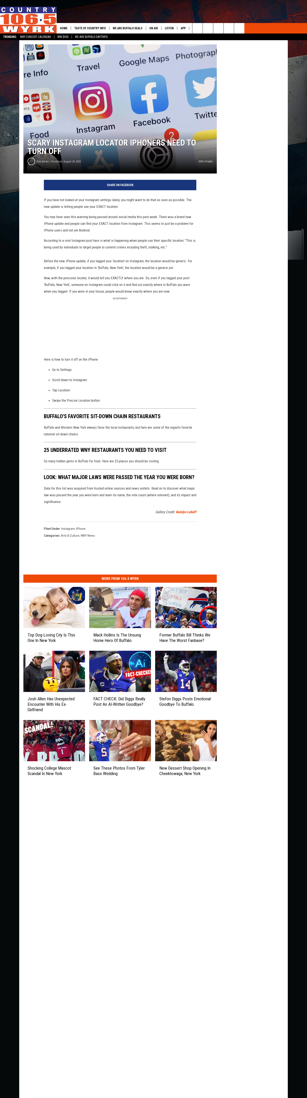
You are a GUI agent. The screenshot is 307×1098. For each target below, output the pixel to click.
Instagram (68, 528)
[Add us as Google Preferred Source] (208, 28)
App (183, 28)
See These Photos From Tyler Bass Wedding (119, 770)
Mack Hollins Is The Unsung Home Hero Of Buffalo (117, 638)
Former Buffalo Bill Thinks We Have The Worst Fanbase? (184, 638)
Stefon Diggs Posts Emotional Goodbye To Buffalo (185, 701)
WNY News (88, 535)
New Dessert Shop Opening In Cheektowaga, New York (185, 770)
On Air (153, 28)
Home (63, 28)
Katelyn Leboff (186, 512)
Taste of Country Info (90, 28)
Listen (169, 28)
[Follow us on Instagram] (239, 28)
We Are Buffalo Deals (127, 28)
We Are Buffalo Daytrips (91, 37)
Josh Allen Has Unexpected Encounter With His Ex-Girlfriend (51, 704)
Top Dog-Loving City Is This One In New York (51, 638)
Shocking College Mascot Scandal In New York (49, 770)
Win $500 (63, 37)
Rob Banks (43, 161)
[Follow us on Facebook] (218, 28)
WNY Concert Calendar (35, 37)
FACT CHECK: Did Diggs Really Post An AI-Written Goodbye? (119, 701)
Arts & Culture (70, 535)
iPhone (80, 528)
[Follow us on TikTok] (229, 28)
